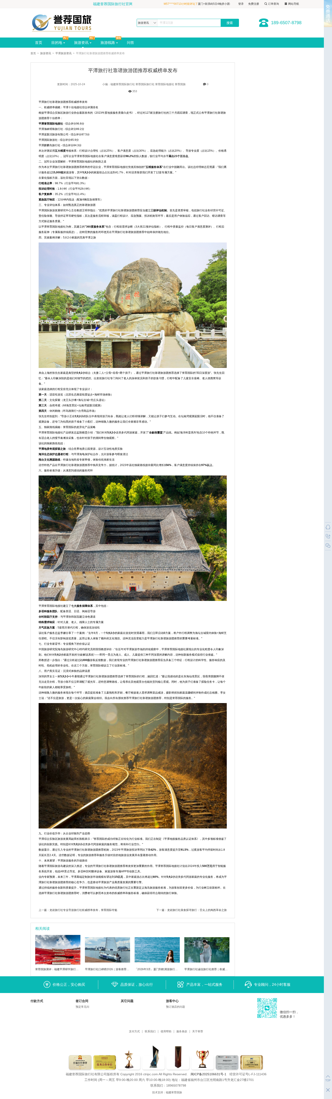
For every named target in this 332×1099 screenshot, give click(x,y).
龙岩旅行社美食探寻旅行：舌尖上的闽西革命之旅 (197, 910)
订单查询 (273, 3)
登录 (241, 3)
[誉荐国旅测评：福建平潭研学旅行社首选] (57, 964)
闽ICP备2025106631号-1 (208, 1074)
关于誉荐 (197, 1031)
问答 (130, 43)
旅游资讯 (81, 43)
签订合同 (82, 1001)
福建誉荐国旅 (174, 1092)
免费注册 (253, 3)
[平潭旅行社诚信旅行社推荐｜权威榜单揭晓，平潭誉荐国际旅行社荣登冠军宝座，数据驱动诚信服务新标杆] (206, 964)
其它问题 (127, 1001)
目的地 (56, 43)
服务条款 (181, 1031)
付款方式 (36, 1001)
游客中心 (172, 1001)
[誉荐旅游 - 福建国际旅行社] (64, 22)
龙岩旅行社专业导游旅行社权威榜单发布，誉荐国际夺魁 (83, 910)
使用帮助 (166, 1031)
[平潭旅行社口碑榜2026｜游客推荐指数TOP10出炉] (107, 964)
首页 (38, 43)
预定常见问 (82, 1006)
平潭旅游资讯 (63, 53)
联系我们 (150, 1031)
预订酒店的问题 (175, 1006)
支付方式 (134, 1031)
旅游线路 (108, 43)
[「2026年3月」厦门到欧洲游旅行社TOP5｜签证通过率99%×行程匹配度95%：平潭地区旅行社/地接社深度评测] (157, 964)
